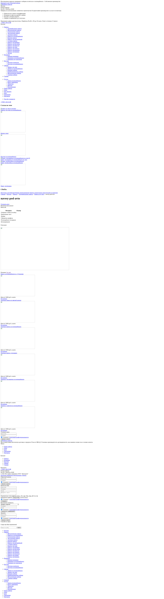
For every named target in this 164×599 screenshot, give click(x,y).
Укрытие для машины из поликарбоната (12, 379)
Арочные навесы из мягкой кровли (11, 300)
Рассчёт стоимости (9, 99)
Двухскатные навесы (14, 33)
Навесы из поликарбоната (15, 36)
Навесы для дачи (12, 47)
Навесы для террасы (13, 48)
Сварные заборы (12, 75)
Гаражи (6, 76)
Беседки (6, 61)
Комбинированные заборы (15, 71)
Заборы (6, 65)
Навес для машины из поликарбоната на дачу (14, 159)
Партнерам (7, 94)
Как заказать (7, 91)
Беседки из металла (13, 62)
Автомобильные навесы (15, 28)
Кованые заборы (12, 70)
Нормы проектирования (22, 192)
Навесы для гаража (13, 555)
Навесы (6, 27)
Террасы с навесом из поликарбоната (11, 405)
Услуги (6, 79)
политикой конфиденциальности (19, 437)
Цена (5, 90)
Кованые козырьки (13, 56)
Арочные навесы (12, 34)
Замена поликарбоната (14, 81)
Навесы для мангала (13, 45)
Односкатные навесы (14, 31)
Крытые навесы (12, 38)
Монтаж (10, 85)
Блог (5, 93)
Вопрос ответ (5, 133)
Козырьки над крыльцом (15, 59)
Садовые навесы (12, 41)
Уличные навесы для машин (9, 353)
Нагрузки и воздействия (8, 192)
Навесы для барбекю (14, 42)
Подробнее (4, 299)
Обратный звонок (15, 3)
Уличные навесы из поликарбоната (11, 326)
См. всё (8, 272)
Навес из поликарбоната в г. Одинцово (12, 274)
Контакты (7, 96)
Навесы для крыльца (14, 50)
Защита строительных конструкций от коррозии (44, 192)
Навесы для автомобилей (15, 39)
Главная (6, 580)
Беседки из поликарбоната (15, 64)
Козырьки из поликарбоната (16, 58)
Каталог (6, 530)
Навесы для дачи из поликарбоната (11, 110)
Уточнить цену (5, 204)
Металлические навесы (14, 30)
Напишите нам (5, 3)
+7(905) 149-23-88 (6, 22)
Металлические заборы (14, 73)
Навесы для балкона (13, 51)
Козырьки (7, 55)
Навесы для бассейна (14, 44)
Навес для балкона (6, 186)
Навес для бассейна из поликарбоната (12, 163)
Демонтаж (10, 84)
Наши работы (8, 88)
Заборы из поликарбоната (15, 68)
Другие (10, 53)
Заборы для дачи (12, 67)
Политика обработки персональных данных (13, 475)
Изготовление (12, 87)
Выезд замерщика (13, 82)
